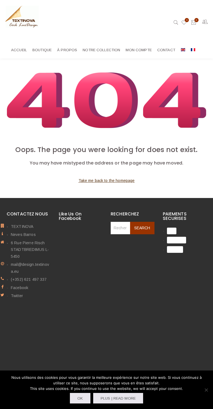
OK (80, 398)
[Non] (206, 390)
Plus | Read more (118, 398)
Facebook (19, 287)
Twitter (17, 296)
